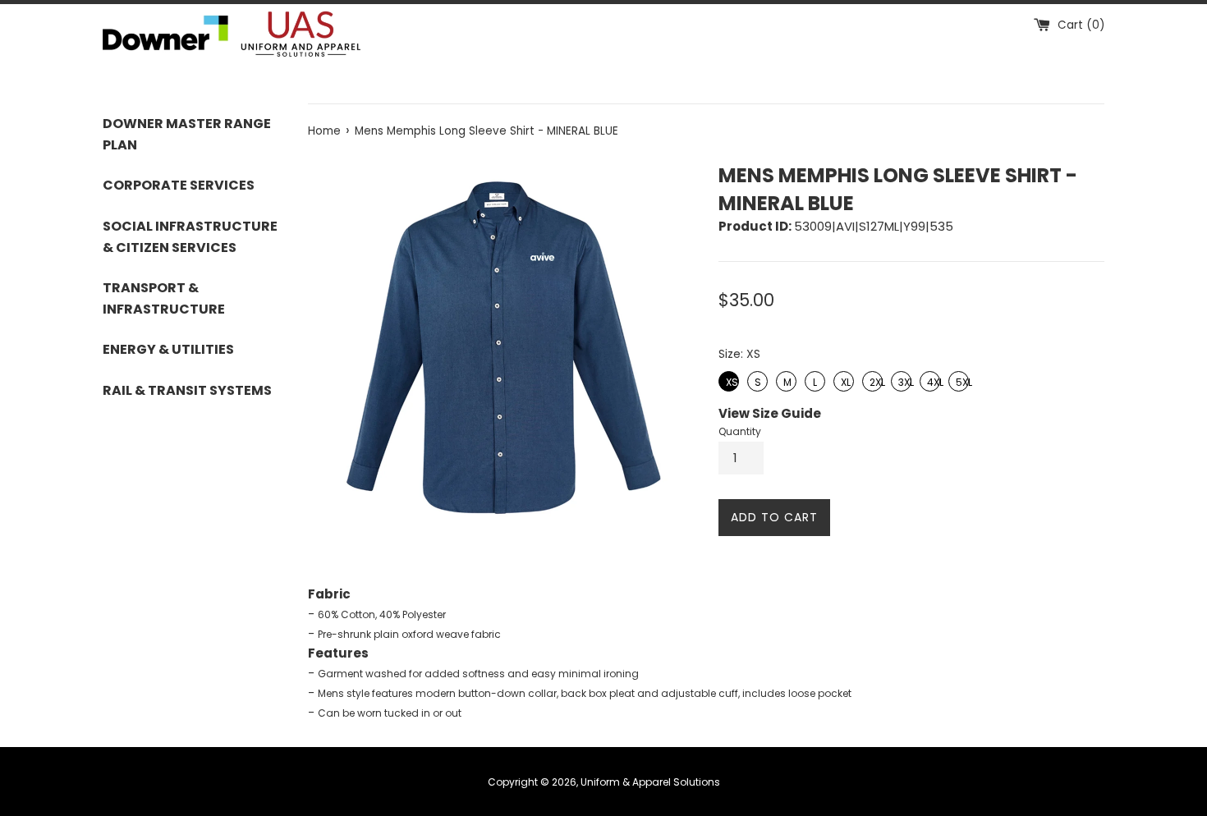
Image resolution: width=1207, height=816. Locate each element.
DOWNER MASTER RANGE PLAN (187, 134)
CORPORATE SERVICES (179, 185)
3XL (901, 380)
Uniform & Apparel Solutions (650, 782)
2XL (873, 380)
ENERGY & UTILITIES (168, 349)
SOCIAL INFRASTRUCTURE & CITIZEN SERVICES (190, 237)
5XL (959, 380)
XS (730, 380)
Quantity (739, 431)
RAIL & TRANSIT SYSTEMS (187, 390)
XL (844, 380)
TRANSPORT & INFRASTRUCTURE (164, 298)
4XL (930, 380)
